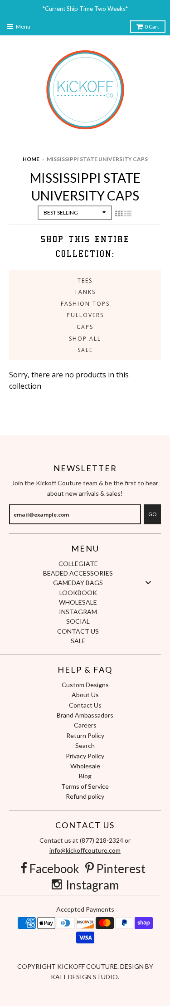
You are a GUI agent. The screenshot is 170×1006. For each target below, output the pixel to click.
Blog (85, 776)
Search (85, 745)
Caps (85, 327)
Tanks (85, 292)
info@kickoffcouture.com (85, 850)
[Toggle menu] (148, 582)
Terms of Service (85, 786)
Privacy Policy (85, 756)
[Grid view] (118, 214)
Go (152, 514)
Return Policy (85, 735)
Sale (85, 350)
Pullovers (85, 315)
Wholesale (85, 766)
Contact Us (85, 705)
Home (31, 159)
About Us (85, 694)
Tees (85, 280)
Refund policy (85, 796)
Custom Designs (85, 685)
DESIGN (132, 966)
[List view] (127, 214)
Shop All (85, 338)
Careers (85, 725)
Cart (152, 26)
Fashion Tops (85, 304)
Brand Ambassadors (85, 715)
